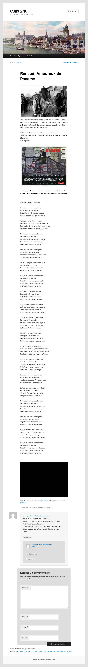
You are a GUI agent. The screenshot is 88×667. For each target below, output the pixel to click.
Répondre (27, 537)
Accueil (12, 56)
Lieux (39, 501)
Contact (29, 56)
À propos (21, 56)
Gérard (46, 501)
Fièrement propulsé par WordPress (44, 660)
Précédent (67, 62)
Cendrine (47, 516)
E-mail (25, 627)
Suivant (75, 62)
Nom (25, 616)
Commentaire (26, 587)
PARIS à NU (18, 11)
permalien (23, 503)
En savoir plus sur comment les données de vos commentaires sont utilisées (46, 651)
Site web (24, 638)
